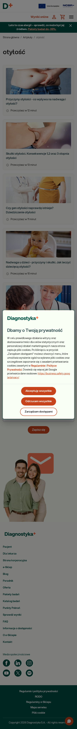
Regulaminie (38, 366)
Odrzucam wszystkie (38, 401)
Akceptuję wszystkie (38, 391)
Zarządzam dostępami (38, 411)
